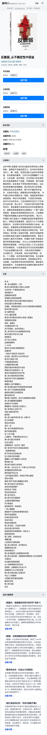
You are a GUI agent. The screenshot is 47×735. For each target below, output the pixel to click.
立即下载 (23, 80)
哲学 (24, 154)
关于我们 (29, 8)
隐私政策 (37, 8)
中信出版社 (15, 131)
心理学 (15, 154)
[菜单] (42, 3)
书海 (36, 3)
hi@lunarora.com (20, 8)
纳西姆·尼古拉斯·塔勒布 (11, 62)
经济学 (7, 154)
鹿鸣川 (6, 3)
